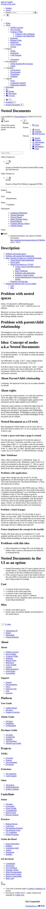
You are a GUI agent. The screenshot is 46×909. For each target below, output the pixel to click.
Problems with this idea (19, 281)
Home (8, 23)
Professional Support (18, 85)
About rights (15, 262)
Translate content (12, 870)
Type (3, 196)
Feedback (14, 76)
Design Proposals (12, 835)
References (14, 42)
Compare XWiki (16, 32)
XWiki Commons (12, 789)
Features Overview (13, 712)
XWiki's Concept (16, 27)
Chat (7, 691)
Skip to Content (7, 2)
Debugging (10, 852)
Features (9, 760)
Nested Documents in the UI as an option (21, 284)
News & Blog (15, 30)
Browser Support (12, 815)
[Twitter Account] (39, 906)
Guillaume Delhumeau (18, 213)
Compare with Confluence (25, 34)
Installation (10, 723)
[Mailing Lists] (41, 906)
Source (37, 138)
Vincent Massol (20, 117)
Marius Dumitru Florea (18, 219)
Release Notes (11, 661)
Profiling (9, 854)
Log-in (8, 10)
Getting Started (11, 708)
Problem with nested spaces (16, 254)
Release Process (12, 824)
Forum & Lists (11, 689)
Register (9, 8)
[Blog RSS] (44, 906)
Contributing (10, 864)
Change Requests (12, 637)
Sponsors (9, 693)
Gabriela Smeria (16, 226)
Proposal (9, 102)
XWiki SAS (19, 895)
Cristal (12, 66)
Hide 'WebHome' (21, 271)
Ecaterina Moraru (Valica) (20, 224)
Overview (9, 758)
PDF (7, 163)
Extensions (14, 53)
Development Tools (13, 830)
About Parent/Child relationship (22, 260)
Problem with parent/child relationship (20, 256)
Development (15, 72)
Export (37, 129)
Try (7, 89)
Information (39, 147)
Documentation (11, 685)
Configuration (11, 726)
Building (9, 846)
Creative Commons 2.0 (36, 889)
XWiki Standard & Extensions (21, 64)
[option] (25, 165)
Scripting (9, 739)
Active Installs (15, 45)
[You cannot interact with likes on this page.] (3, 624)
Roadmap (14, 38)
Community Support (18, 83)
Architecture (10, 737)
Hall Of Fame (11, 813)
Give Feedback (11, 868)
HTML (8, 180)
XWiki (12, 51)
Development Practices (14, 828)
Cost (12, 286)
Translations (14, 74)
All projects (14, 59)
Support (9, 682)
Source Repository (12, 844)
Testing (8, 850)
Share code (10, 878)
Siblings (37, 140)
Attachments (39, 142)
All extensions (11, 774)
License (13, 47)
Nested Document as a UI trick (21, 264)
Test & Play (10, 866)
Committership (11, 811)
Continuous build (12, 848)
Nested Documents (13, 105)
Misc (12, 288)
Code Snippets (15, 55)
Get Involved (15, 70)
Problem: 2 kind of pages (24, 275)
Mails (5, 234)
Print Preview (39, 134)
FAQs (12, 81)
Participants (5, 209)
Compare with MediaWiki (24, 36)
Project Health (11, 808)
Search (8, 12)
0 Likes (8, 624)
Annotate (38, 132)
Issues (3, 230)
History (37, 144)
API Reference (11, 741)
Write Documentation (14, 872)
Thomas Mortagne (17, 215)
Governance (10, 806)
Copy (36, 125)
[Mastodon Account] (31, 906)
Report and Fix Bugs (13, 874)
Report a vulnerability (14, 876)
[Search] (35, 12)
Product (4, 190)
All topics (9, 710)
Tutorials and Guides (13, 743)
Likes (36, 149)
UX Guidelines (11, 832)
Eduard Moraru (16, 221)
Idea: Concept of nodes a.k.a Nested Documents (24, 258)
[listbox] (23, 170)
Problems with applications (25, 273)
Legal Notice (10, 671)
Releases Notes (16, 40)
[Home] (7, 100)
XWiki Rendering (12, 787)
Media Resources (12, 669)
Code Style (10, 826)
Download (10, 87)
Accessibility (10, 673)
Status (3, 202)
